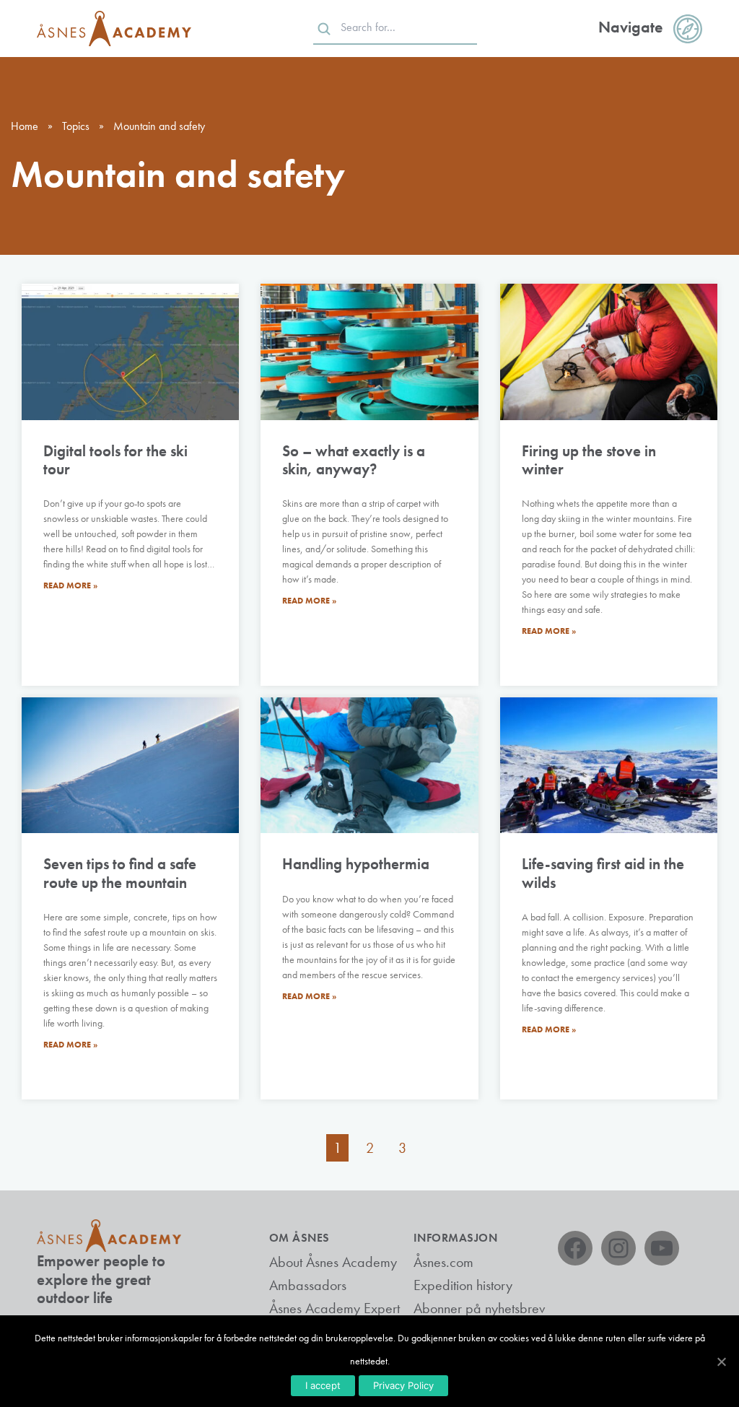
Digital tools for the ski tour (115, 460)
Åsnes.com (443, 1262)
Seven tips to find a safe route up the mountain (119, 873)
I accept (323, 1385)
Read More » (70, 585)
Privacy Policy (403, 1385)
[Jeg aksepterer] (721, 1361)
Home (24, 126)
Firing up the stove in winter (589, 460)
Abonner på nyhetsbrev (479, 1308)
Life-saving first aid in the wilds (603, 873)
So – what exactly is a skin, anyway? (353, 460)
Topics (75, 126)
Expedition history (463, 1285)
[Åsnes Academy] (114, 28)
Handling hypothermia (355, 864)
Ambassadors (307, 1285)
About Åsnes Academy (333, 1262)
